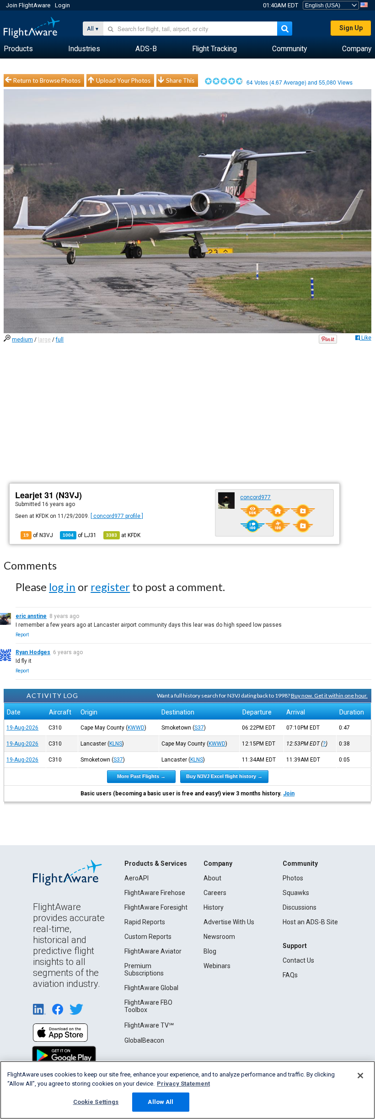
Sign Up (351, 28)
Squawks (296, 892)
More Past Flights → (141, 776)
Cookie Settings (96, 1101)
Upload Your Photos (123, 80)
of (79, 535)
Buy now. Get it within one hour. (329, 695)
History (214, 907)
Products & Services (155, 863)
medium (22, 339)
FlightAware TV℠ (149, 1025)
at (123, 535)
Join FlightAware (28, 5)
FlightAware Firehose (154, 892)
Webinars (217, 966)
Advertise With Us (229, 922)
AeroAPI (136, 878)
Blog (210, 951)
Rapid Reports (144, 922)
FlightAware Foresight (156, 907)
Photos (293, 878)
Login (62, 5)
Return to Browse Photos (46, 80)
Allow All (160, 1101)
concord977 (255, 497)
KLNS (115, 744)
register (110, 586)
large (44, 339)
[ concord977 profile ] (117, 516)
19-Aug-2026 (22, 728)
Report (22, 635)
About (212, 878)
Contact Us (298, 960)
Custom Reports (147, 936)
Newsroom (219, 936)
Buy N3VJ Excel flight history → (224, 776)
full (60, 339)
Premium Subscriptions (144, 969)
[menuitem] (18, 49)
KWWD (136, 728)
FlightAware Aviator (153, 951)
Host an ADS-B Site (310, 922)
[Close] (360, 1076)
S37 (199, 728)
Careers (215, 892)
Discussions (299, 907)
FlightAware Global (151, 987)
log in (62, 586)
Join (289, 793)
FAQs (290, 975)
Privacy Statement (183, 1083)
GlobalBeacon (144, 1040)
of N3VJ (38, 535)
